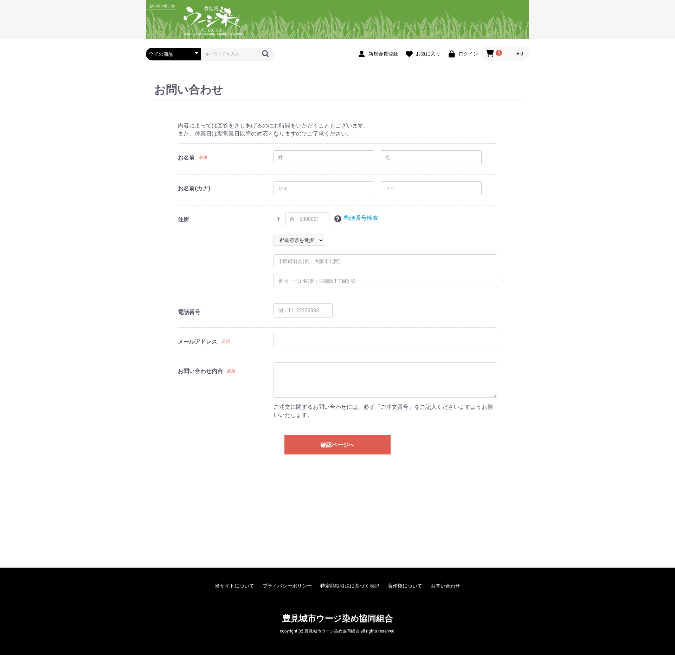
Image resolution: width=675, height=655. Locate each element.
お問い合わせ (445, 586)
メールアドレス (197, 341)
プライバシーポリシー (287, 586)
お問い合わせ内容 (200, 371)
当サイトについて (234, 586)
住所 (183, 219)
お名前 (186, 157)
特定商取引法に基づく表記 (349, 586)
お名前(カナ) (194, 188)
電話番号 (189, 312)
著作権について (405, 586)
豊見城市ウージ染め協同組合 (337, 618)
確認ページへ (337, 444)
